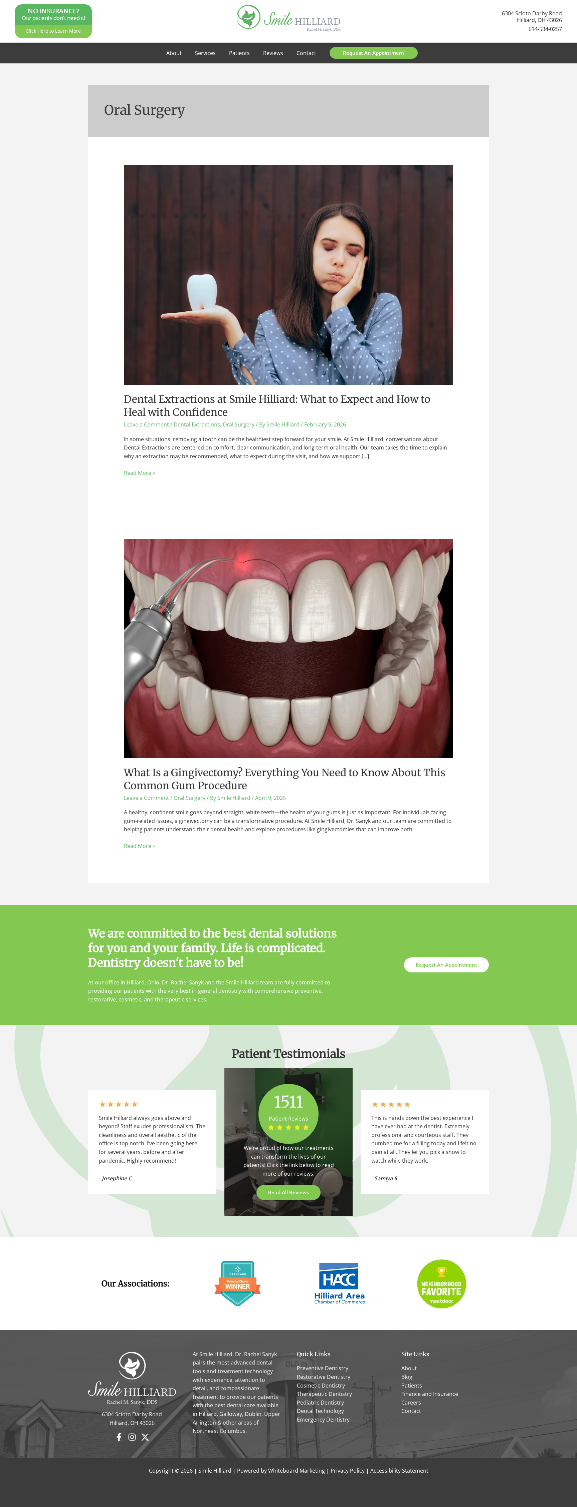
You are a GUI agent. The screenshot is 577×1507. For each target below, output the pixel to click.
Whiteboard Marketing (296, 1470)
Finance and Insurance (429, 1394)
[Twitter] (145, 1437)
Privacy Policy (348, 1470)
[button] (374, 53)
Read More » (139, 473)
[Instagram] (132, 1437)
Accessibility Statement (399, 1470)
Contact (306, 53)
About (174, 53)
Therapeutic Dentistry (324, 1394)
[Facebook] (119, 1437)
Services (205, 53)
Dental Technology (320, 1411)
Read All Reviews (288, 1192)
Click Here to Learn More (53, 31)
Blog (406, 1377)
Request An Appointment (446, 964)
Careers (411, 1402)
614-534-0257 (545, 29)
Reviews (273, 53)
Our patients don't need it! (53, 14)
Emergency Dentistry (323, 1419)
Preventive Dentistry (322, 1368)
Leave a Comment (146, 424)
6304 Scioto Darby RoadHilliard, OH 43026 (532, 17)
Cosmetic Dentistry (321, 1385)
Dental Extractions (197, 424)
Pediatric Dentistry (320, 1402)
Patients (239, 53)
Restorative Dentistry (323, 1377)
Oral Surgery (238, 424)
